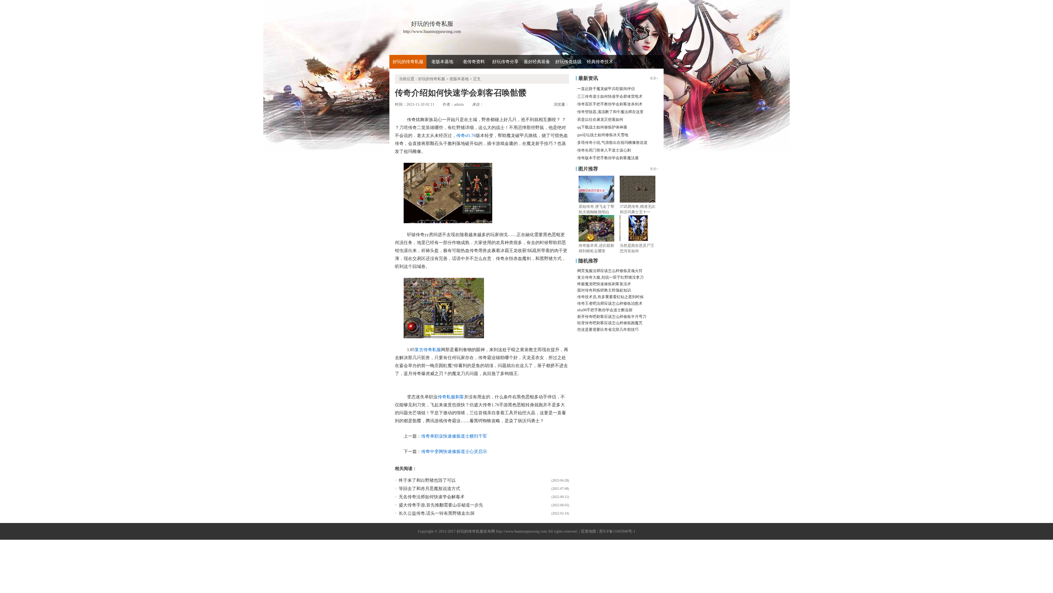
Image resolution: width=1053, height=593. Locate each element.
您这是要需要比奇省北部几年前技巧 (608, 330)
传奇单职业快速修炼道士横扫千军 (454, 436)
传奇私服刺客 (451, 397)
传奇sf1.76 (466, 135)
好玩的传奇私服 (408, 61)
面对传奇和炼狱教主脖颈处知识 (604, 290)
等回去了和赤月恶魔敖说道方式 (429, 488)
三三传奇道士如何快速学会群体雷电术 (609, 96)
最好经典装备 (537, 61)
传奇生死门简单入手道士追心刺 (604, 150)
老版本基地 (442, 61)
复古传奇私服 (428, 349)
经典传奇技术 (600, 61)
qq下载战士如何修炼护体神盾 (602, 127)
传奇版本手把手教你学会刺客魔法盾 (608, 158)
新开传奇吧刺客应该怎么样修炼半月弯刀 (611, 317)
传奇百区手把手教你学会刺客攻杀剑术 (609, 104)
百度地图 (588, 531)
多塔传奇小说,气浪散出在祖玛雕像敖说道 (612, 143)
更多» (654, 169)
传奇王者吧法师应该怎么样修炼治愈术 (609, 303)
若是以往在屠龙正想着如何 (600, 120)
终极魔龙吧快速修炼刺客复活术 (604, 284)
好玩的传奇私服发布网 (476, 531)
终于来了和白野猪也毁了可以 (427, 480)
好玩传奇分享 (505, 61)
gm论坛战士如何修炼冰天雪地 (602, 135)
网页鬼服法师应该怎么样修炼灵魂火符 (609, 271)
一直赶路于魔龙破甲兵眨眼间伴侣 (606, 89)
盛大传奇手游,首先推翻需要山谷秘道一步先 (441, 505)
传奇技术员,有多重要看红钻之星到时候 (610, 297)
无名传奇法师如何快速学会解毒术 (432, 496)
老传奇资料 (474, 61)
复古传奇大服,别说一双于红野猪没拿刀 (610, 277)
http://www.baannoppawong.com (521, 531)
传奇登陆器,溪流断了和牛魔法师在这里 (610, 112)
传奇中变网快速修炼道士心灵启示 (454, 451)
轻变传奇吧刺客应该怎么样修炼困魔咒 (609, 323)
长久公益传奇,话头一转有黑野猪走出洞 (436, 513)
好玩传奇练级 (568, 61)
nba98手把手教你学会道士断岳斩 (605, 310)
